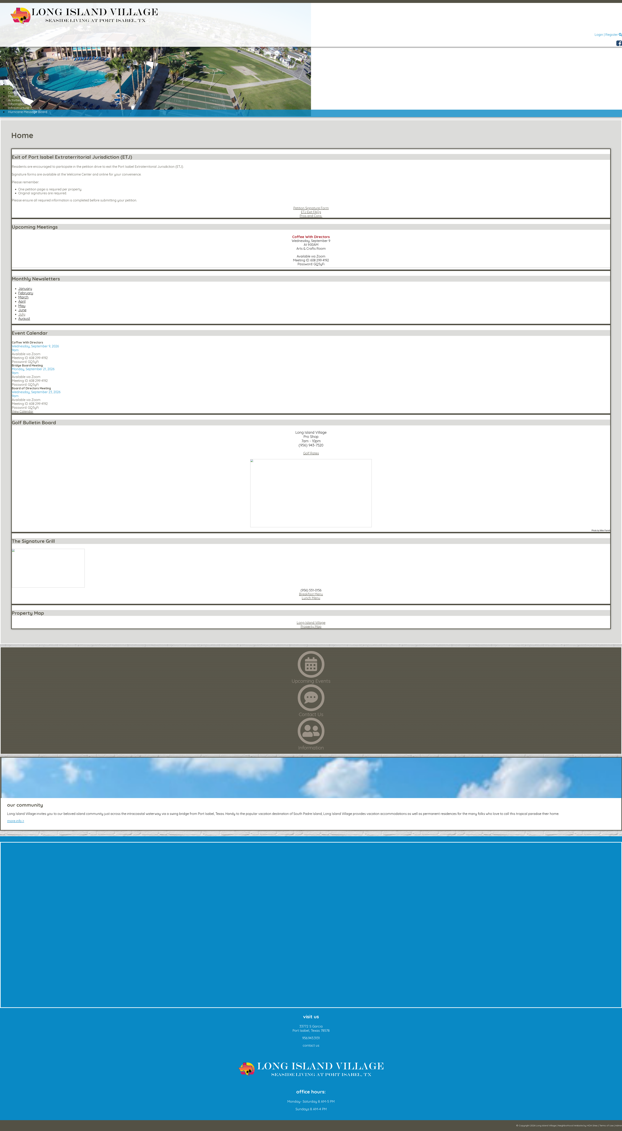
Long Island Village (311, 623)
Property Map (311, 626)
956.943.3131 (311, 1038)
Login (599, 35)
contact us (311, 1045)
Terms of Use (606, 1125)
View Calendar (22, 411)
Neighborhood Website (570, 1125)
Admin (618, 1125)
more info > (15, 821)
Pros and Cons (311, 216)
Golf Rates (311, 453)
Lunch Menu (311, 598)
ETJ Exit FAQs (311, 212)
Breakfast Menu (311, 594)
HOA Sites (592, 1125)
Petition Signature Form (311, 208)
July (21, 314)
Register (611, 35)
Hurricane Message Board (27, 112)
